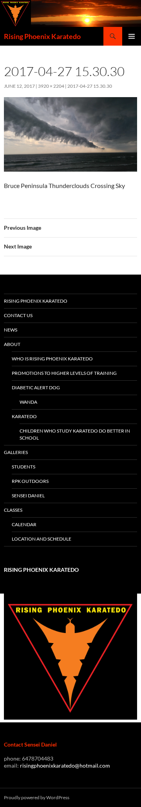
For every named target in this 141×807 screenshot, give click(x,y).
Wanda (28, 402)
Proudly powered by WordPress (36, 797)
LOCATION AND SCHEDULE (41, 539)
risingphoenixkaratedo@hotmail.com (65, 765)
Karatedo (24, 416)
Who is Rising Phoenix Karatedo (52, 359)
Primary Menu (131, 36)
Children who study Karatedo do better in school (75, 434)
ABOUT (12, 344)
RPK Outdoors (30, 481)
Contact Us (18, 315)
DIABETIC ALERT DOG (36, 387)
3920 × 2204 (51, 86)
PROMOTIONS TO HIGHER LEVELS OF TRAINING (64, 373)
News (10, 330)
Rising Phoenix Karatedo (42, 36)
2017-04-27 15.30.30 (89, 86)
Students (23, 467)
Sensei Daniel (28, 495)
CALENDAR (24, 524)
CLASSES (13, 510)
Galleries (16, 452)
